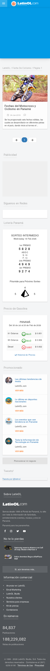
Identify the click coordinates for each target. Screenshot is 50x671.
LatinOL (6, 68)
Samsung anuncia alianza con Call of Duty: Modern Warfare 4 (28, 549)
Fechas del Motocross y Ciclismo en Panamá (20, 107)
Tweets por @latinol (11, 479)
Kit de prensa (12, 605)
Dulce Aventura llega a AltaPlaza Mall (28, 558)
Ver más (19, 390)
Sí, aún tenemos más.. (25, 569)
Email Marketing (13, 589)
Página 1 (37, 68)
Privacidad (39, 665)
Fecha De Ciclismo (21, 68)
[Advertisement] (25, 33)
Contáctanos (12, 609)
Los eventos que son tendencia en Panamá (26, 420)
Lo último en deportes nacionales (26, 400)
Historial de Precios (26, 354)
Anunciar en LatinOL (15, 585)
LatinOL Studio (13, 593)
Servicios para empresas (17, 601)
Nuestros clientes (14, 597)
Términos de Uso (25, 665)
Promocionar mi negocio (25, 460)
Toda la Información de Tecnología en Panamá (27, 441)
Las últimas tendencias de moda (28, 380)
